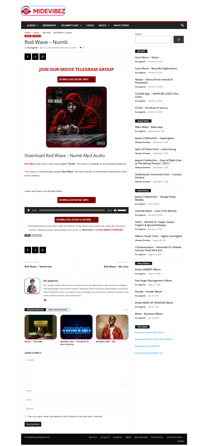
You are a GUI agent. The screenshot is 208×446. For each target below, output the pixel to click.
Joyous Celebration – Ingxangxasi (154, 138)
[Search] (179, 39)
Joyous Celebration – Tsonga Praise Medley (155, 198)
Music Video (121, 25)
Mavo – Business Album (149, 313)
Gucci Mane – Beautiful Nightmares (156, 68)
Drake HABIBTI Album (148, 269)
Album (31, 25)
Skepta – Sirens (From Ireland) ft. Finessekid (154, 81)
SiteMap (180, 441)
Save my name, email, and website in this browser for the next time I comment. (65, 416)
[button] (182, 25)
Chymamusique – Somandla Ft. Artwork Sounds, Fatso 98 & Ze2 (158, 248)
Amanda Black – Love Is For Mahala (156, 210)
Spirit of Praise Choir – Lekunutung (155, 149)
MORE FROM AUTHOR (57, 309)
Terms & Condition (174, 437)
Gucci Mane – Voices (147, 57)
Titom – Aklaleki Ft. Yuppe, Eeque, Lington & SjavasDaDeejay (155, 223)
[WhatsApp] (42, 56)
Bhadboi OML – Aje (105, 341)
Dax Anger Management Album (153, 280)
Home (28, 32)
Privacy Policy (157, 437)
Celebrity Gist (70, 25)
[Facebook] (28, 56)
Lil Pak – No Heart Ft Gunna (151, 107)
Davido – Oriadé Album (148, 291)
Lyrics (90, 25)
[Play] (28, 210)
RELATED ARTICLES (35, 309)
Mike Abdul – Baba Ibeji (149, 127)
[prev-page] (123, 310)
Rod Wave (30, 163)
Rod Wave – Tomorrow (38, 266)
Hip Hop (46, 32)
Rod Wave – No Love (116, 266)
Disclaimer (117, 437)
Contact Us (105, 437)
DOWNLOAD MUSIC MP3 (73, 79)
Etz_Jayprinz (32, 47)
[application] (77, 210)
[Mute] (115, 210)
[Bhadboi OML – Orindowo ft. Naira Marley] (76, 327)
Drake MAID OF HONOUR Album (154, 302)
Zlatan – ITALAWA (33, 341)
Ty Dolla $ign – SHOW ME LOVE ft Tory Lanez (157, 95)
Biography (49, 25)
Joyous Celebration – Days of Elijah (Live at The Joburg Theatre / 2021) (158, 162)
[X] (35, 56)
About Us (93, 437)
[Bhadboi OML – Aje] (112, 327)
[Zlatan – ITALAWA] (41, 327)
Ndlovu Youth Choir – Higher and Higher (158, 236)
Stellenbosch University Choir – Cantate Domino (158, 176)
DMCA (128, 437)
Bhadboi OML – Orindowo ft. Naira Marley (74, 343)
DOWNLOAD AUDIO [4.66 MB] (73, 219)
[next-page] (127, 310)
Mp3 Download (141, 437)
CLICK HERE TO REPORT (109, 230)
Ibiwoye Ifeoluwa (142, 142)
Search (138, 34)
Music (102, 25)
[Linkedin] (45, 300)
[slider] (122, 210)
